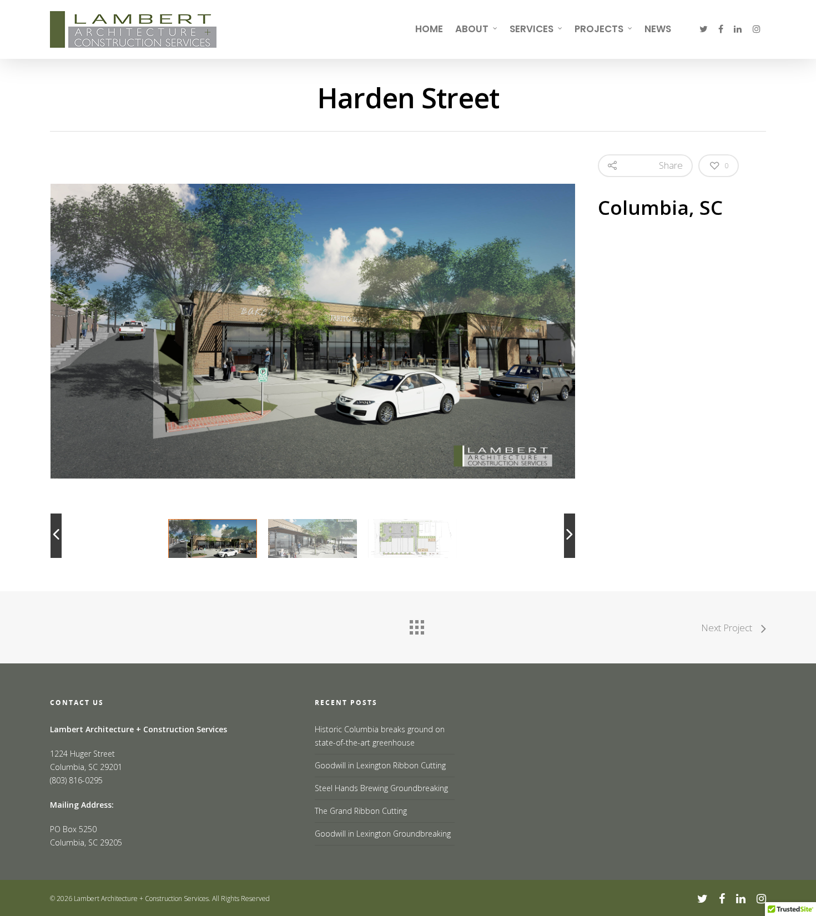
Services (531, 29)
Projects (599, 29)
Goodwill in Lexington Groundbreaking (383, 833)
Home (429, 29)
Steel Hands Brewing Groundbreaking (381, 788)
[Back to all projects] (416, 624)
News (657, 29)
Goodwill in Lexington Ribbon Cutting (380, 765)
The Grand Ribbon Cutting (361, 811)
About (471, 29)
